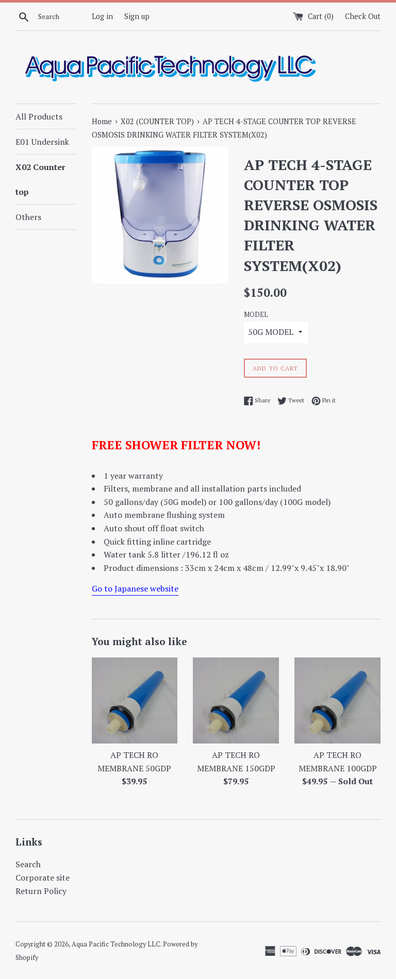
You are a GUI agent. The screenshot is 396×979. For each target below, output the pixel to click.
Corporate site (42, 877)
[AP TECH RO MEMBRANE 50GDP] (135, 700)
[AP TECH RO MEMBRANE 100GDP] (337, 700)
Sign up (137, 16)
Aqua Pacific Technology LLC (116, 944)
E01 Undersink (42, 141)
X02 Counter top (40, 179)
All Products (38, 116)
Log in (102, 16)
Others (28, 217)
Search (28, 864)
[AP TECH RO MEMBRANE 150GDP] (236, 700)
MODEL (256, 314)
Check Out (363, 16)
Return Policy (41, 891)
